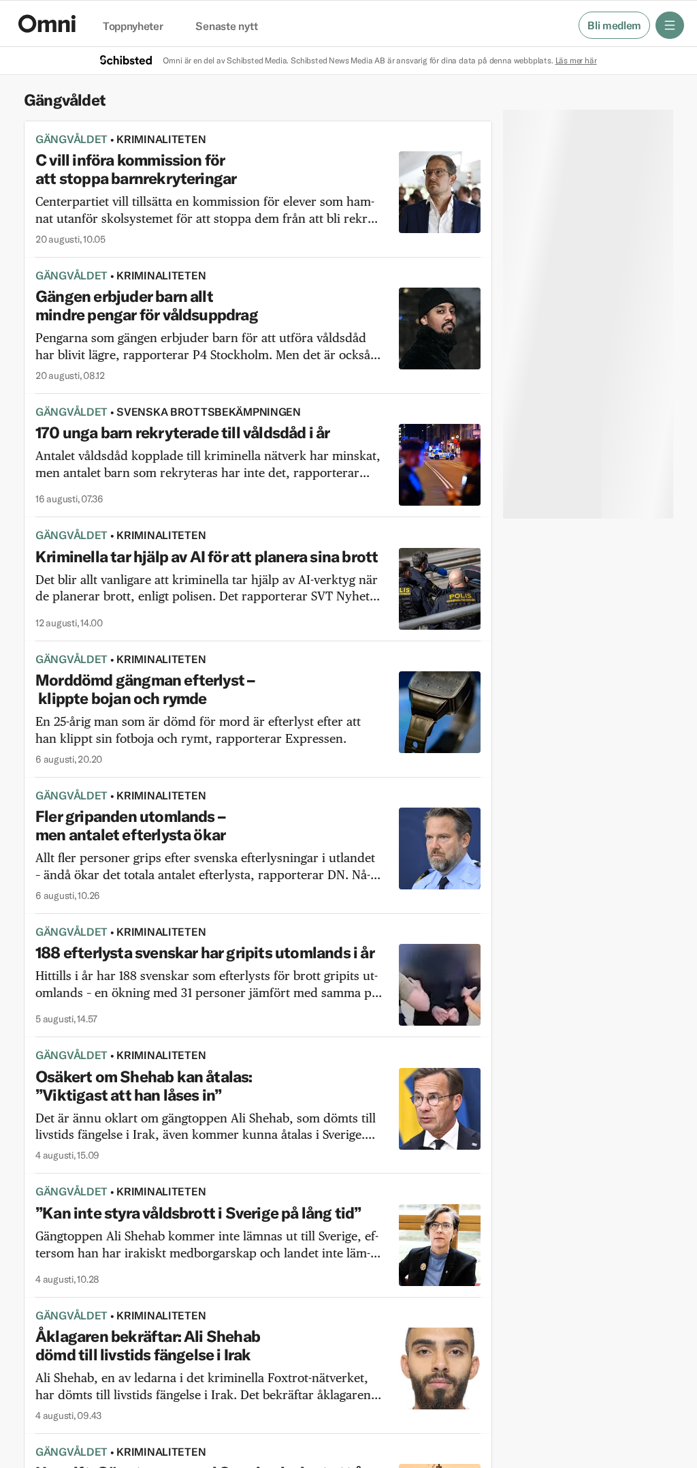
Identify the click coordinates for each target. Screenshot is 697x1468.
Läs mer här (576, 60)
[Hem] (47, 23)
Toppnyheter (133, 26)
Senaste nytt (226, 26)
